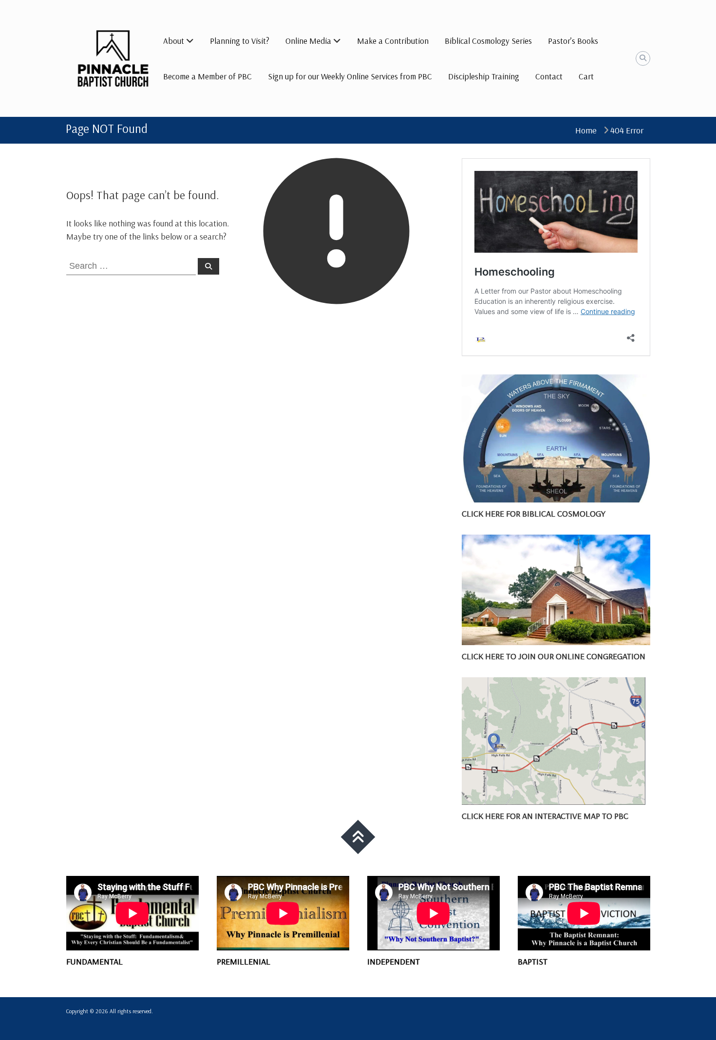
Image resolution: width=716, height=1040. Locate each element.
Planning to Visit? (239, 41)
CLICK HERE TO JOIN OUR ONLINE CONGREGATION (553, 656)
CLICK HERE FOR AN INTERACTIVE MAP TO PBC (545, 815)
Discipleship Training (483, 76)
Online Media (308, 41)
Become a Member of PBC (207, 76)
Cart (586, 76)
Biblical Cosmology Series (488, 41)
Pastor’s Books (573, 41)
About (173, 41)
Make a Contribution (393, 41)
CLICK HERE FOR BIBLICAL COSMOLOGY (533, 513)
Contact (549, 76)
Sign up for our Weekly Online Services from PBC (350, 76)
